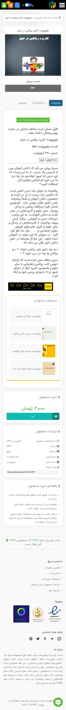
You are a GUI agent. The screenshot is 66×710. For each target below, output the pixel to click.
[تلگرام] (52, 638)
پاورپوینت (38, 17)
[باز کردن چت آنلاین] (58, 702)
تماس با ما (55, 573)
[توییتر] (38, 638)
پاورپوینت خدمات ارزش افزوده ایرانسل (25, 351)
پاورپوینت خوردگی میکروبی (28, 316)
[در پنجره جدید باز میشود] (55, 622)
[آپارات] (31, 638)
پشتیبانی (23, 103)
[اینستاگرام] (59, 638)
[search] (17, 5)
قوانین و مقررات (52, 567)
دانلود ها (48, 17)
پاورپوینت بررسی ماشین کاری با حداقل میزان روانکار (25, 333)
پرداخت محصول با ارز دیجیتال (45, 584)
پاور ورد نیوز (54, 590)
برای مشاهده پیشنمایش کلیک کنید (33, 120)
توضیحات (55, 103)
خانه (56, 17)
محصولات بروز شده (51, 579)
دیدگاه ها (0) (39, 103)
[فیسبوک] (45, 638)
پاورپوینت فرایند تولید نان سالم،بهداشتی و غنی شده (25, 368)
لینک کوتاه (51, 467)
